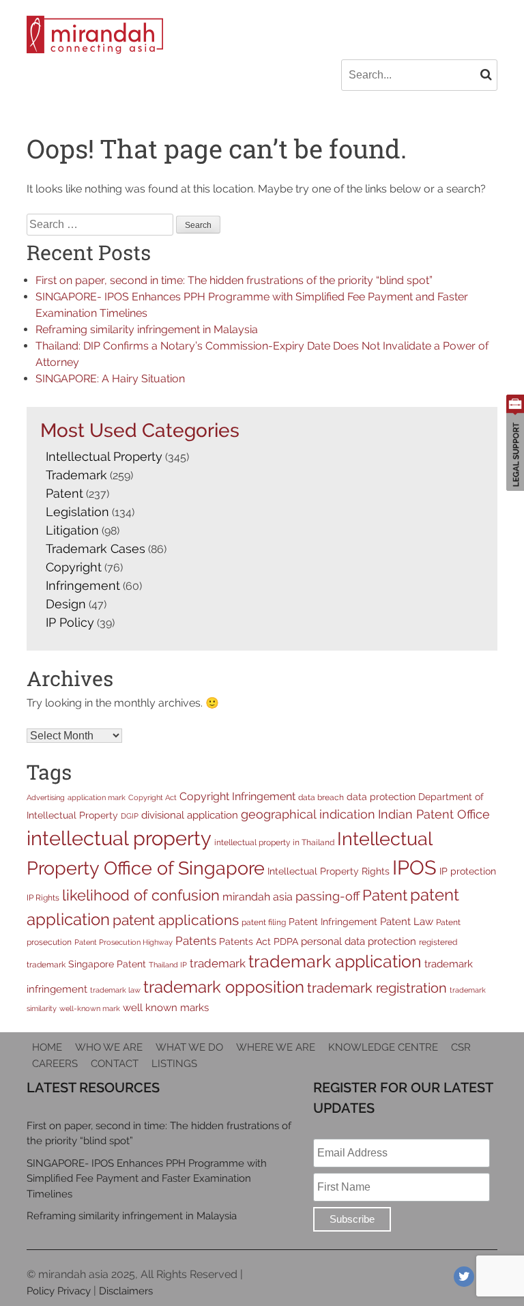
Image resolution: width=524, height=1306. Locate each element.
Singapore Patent (107, 964)
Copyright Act (152, 797)
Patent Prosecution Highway (123, 942)
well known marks (166, 1007)
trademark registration (377, 988)
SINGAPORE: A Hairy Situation (110, 378)
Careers (55, 1063)
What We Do (189, 1047)
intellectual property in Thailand (274, 842)
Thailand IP (168, 965)
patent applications (176, 920)
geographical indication (308, 814)
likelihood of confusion (141, 895)
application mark (97, 797)
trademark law (115, 990)
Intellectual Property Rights (328, 871)
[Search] (486, 74)
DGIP (130, 816)
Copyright (74, 567)
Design (66, 604)
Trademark (76, 475)
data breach (321, 797)
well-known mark (89, 1008)
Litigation (72, 530)
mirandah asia (257, 896)
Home (47, 1047)
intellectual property (119, 838)
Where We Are (275, 1047)
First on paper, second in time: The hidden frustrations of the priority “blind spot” (234, 280)
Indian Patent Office (434, 814)
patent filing (264, 922)
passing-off (327, 896)
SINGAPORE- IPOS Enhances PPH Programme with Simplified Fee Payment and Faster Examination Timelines (147, 1178)
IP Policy (70, 622)
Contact (115, 1063)
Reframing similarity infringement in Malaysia (146, 329)
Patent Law (406, 921)
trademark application (335, 961)
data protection (381, 796)
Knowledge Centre (383, 1047)
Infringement (83, 585)
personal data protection (358, 941)
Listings (174, 1063)
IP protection (467, 871)
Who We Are (109, 1047)
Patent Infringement (333, 921)
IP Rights (43, 897)
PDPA (286, 941)
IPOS (414, 867)
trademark (218, 963)
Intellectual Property (104, 456)
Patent (64, 493)
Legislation (77, 512)
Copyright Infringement (237, 796)
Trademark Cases (95, 548)
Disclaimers (126, 1291)
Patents (195, 941)
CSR (461, 1047)
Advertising (46, 797)
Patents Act (245, 941)
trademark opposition (223, 987)
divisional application (189, 815)
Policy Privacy (59, 1291)
